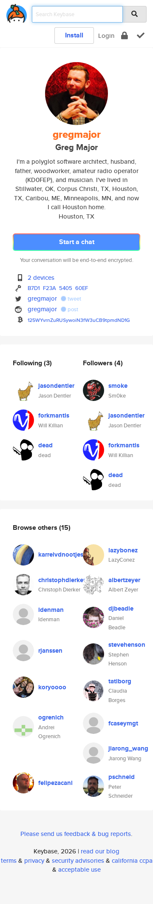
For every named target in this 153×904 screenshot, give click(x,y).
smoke (118, 385)
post (72, 309)
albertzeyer (124, 580)
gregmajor (42, 298)
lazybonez (123, 550)
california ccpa (132, 860)
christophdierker (61, 580)
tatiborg (119, 681)
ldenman (51, 609)
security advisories (78, 860)
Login (106, 35)
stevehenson (126, 644)
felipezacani (55, 782)
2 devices (41, 277)
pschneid (121, 777)
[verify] (140, 35)
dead (45, 445)
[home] (16, 12)
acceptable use (79, 869)
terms (9, 860)
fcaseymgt (123, 723)
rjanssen (50, 650)
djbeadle (120, 608)
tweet (73, 299)
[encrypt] (124, 35)
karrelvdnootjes (60, 554)
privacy (34, 860)
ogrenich (51, 717)
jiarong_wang (128, 748)
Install (74, 35)
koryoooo (52, 687)
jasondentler (56, 385)
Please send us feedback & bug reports (75, 833)
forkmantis (53, 415)
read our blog (100, 851)
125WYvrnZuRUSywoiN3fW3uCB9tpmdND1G (79, 320)
